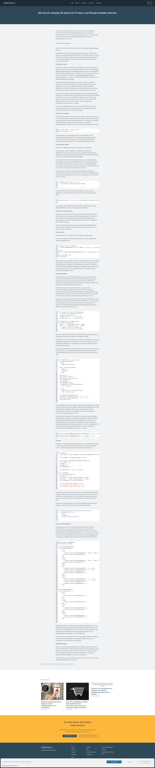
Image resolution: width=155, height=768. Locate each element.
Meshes (72, 151)
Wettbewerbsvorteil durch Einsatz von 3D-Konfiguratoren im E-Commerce (51, 704)
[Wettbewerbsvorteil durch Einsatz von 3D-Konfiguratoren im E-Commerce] (52, 691)
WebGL (77, 71)
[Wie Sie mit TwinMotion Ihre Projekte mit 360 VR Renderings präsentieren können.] (102, 685)
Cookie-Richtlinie (5, 765)
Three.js (92, 31)
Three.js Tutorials (94, 48)
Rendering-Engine (82, 75)
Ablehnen (130, 761)
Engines (81, 67)
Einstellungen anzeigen (145, 761)
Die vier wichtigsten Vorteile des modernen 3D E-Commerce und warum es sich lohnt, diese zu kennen (76, 704)
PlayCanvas (65, 71)
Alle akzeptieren (114, 761)
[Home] (72, 3)
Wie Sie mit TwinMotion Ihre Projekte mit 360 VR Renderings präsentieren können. (101, 691)
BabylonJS (59, 71)
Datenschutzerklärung (13, 765)
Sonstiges (61, 664)
